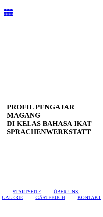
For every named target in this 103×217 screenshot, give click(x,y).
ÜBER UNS (66, 191)
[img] (51, 51)
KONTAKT (89, 197)
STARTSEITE (27, 191)
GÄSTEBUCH (50, 197)
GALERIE (12, 197)
